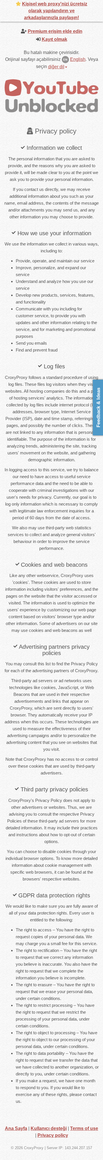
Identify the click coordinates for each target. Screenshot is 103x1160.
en (65, 59)
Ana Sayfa (16, 1128)
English (78, 59)
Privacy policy (52, 1135)
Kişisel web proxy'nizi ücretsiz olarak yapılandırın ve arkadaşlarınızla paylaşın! (54, 10)
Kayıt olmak (54, 39)
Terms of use (84, 1128)
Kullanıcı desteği (49, 1128)
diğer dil (56, 66)
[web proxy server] (51, 95)
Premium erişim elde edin (55, 31)
